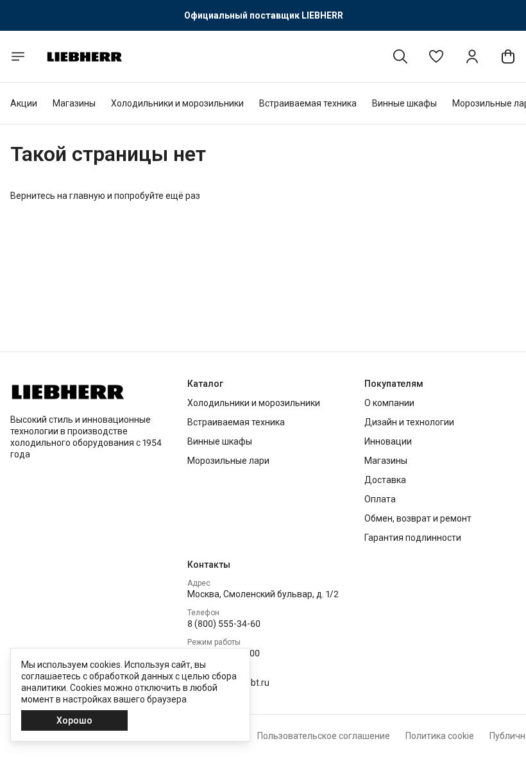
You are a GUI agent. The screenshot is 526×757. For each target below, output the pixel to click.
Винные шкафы (404, 103)
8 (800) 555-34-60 (223, 623)
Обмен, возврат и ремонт (417, 518)
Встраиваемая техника (308, 103)
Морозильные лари (228, 460)
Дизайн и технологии (409, 422)
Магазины (74, 103)
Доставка (385, 480)
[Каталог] (18, 56)
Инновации (388, 441)
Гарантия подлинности (412, 537)
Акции (23, 103)
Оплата (380, 499)
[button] (436, 56)
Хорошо (74, 720)
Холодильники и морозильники (177, 103)
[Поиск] (400, 56)
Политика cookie (439, 736)
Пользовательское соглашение (323, 736)
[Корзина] (508, 56)
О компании (389, 403)
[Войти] (472, 56)
